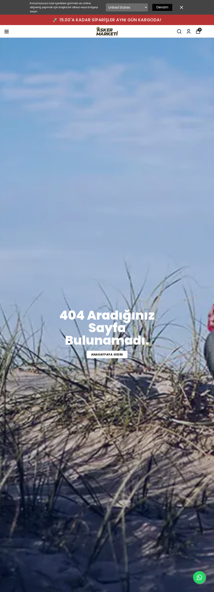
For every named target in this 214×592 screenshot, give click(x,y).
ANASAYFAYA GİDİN (107, 354)
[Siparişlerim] (188, 31)
